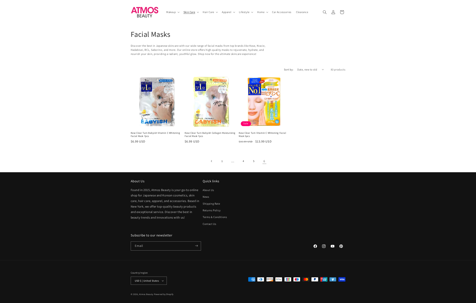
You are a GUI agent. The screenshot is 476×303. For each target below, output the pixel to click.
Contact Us (209, 223)
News (206, 196)
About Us (208, 190)
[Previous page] (211, 161)
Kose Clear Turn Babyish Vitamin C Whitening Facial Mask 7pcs (155, 135)
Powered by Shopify (163, 294)
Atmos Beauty (146, 294)
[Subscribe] (196, 245)
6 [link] (264, 161)
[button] (172, 12)
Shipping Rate (211, 203)
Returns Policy (212, 210)
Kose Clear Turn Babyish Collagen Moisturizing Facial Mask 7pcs (210, 135)
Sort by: (288, 69)
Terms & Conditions (215, 217)
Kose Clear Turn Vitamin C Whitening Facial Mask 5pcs (262, 135)
